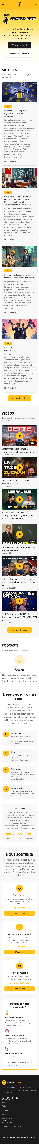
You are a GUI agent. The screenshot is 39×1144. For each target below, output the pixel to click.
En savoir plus (19, 988)
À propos (5, 1114)
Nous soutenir (21, 45)
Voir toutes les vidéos (19, 630)
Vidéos (4, 1106)
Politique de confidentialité (11, 1126)
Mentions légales (8, 1122)
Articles (4, 1102)
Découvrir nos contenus (19, 53)
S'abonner (19, 952)
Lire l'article (9, 161)
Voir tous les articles (19, 398)
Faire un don (19, 913)
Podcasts (5, 1110)
